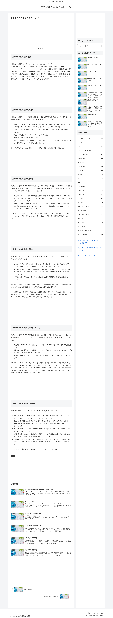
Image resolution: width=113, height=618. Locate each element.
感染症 (13, 456)
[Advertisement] (41, 32)
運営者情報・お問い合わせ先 (96, 613)
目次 (39, 48)
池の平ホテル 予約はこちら (86, 255)
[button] (101, 46)
